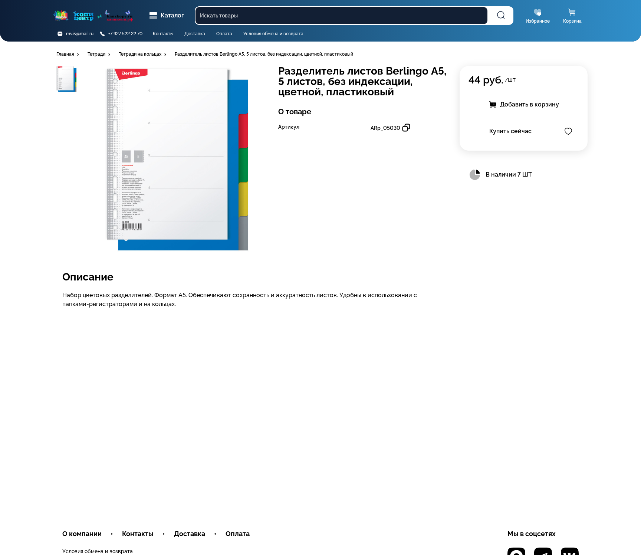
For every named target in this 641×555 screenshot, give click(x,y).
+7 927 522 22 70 (125, 33)
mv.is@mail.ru (79, 33)
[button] (68, 54)
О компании (82, 534)
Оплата (224, 33)
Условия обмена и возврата (273, 33)
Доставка (194, 33)
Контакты (163, 33)
